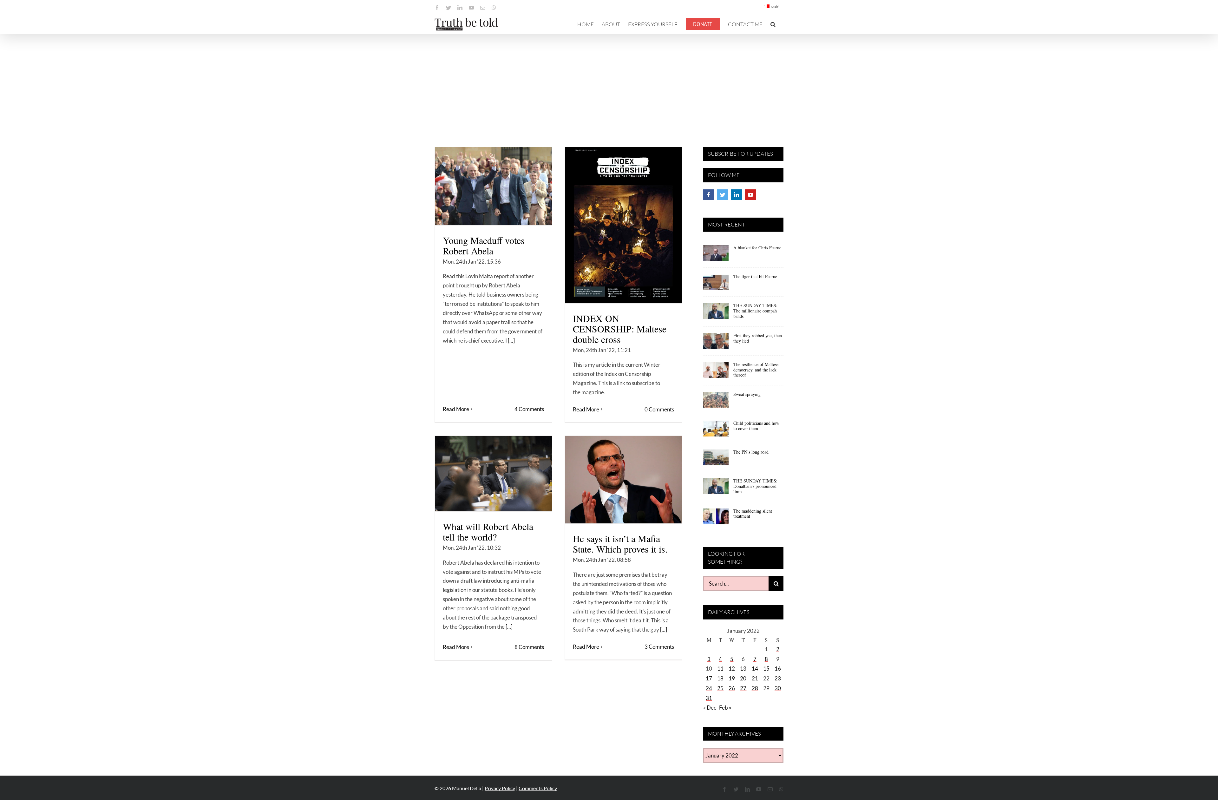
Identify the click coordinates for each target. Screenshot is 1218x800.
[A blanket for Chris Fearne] (716, 255)
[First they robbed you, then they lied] (716, 343)
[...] (511, 340)
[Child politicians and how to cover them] (716, 431)
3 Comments (659, 646)
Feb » (725, 707)
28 (755, 688)
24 (709, 688)
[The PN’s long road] (716, 459)
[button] (773, 24)
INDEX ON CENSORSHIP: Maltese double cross (619, 328)
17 (709, 678)
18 (720, 678)
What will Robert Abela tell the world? (488, 531)
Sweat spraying (747, 394)
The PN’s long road (751, 452)
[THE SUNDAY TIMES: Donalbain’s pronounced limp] (716, 488)
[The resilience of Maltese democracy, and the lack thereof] (716, 372)
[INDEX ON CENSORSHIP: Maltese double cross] (623, 225)
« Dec (709, 707)
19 (732, 678)
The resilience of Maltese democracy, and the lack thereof (755, 369)
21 (755, 678)
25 (720, 688)
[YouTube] (750, 194)
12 (732, 668)
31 (709, 698)
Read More (456, 409)
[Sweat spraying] (716, 402)
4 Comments (529, 409)
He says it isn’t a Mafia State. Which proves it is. (620, 543)
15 (766, 668)
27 (743, 688)
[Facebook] (708, 194)
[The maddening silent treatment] (716, 518)
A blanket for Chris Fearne (757, 248)
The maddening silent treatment (752, 513)
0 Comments (659, 409)
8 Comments (529, 647)
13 (743, 668)
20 (743, 678)
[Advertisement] (609, 81)
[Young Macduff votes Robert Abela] (493, 186)
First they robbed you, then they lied (757, 338)
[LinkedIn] (736, 194)
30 (778, 688)
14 (755, 668)
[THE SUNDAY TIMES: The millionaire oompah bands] (716, 313)
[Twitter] (722, 194)
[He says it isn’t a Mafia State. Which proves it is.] (623, 479)
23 (778, 678)
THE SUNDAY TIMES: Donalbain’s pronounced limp (755, 486)
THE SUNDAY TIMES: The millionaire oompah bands (755, 310)
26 (732, 688)
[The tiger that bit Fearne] (716, 284)
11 (720, 668)
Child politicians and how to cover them (756, 425)
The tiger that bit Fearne (755, 276)
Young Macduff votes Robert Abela (484, 245)
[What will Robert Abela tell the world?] (493, 473)
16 (778, 668)
